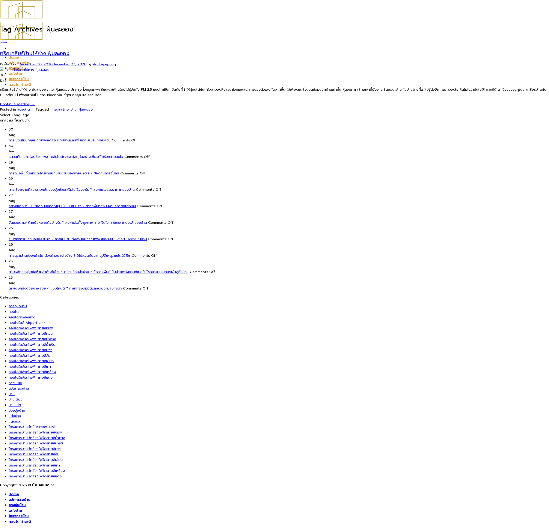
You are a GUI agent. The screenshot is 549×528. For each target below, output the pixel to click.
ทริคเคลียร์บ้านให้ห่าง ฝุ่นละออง (34, 53)
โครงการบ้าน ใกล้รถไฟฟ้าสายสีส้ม (34, 454)
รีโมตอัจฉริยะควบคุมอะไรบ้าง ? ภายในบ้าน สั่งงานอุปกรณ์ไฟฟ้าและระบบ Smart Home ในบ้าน (78, 239)
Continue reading (17, 104)
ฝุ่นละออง (86, 109)
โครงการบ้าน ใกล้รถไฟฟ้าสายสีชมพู (35, 432)
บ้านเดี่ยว (15, 399)
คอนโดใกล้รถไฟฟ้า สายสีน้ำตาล (32, 339)
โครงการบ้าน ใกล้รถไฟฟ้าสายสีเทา (34, 465)
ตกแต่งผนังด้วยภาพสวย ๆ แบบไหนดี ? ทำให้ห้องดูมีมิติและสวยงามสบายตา (65, 288)
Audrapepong (104, 64)
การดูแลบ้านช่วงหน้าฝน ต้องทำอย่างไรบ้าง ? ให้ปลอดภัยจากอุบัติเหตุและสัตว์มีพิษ (69, 255)
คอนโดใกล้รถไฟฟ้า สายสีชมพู (31, 328)
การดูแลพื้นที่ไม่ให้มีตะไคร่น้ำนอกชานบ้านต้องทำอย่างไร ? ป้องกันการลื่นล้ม (64, 173)
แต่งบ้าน (15, 73)
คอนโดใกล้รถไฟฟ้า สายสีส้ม (29, 355)
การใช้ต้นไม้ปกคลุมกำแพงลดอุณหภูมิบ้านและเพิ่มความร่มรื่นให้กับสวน (59, 140)
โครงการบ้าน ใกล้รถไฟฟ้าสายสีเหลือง (37, 470)
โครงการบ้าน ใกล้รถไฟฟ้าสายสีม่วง (35, 449)
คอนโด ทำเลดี (20, 84)
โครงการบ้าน (19, 79)
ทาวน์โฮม (15, 383)
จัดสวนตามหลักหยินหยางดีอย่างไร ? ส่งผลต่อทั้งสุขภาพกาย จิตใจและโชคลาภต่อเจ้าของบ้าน (78, 222)
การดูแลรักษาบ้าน (63, 109)
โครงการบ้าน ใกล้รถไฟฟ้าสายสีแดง (35, 476)
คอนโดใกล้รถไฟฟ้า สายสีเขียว (31, 361)
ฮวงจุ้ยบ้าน (17, 410)
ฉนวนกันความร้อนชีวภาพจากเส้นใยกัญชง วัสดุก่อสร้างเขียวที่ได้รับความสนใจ (66, 156)
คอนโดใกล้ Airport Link (27, 322)
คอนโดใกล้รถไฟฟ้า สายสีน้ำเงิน (32, 344)
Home (14, 494)
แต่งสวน (15, 421)
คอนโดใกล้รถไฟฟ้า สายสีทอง (31, 333)
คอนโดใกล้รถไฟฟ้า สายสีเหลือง (32, 372)
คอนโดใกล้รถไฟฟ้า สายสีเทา (30, 366)
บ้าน (12, 394)
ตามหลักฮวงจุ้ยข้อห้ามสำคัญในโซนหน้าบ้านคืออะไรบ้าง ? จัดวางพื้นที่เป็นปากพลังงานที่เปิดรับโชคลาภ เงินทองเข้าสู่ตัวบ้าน (99, 271)
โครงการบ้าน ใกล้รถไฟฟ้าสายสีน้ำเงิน (36, 443)
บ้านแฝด (15, 405)
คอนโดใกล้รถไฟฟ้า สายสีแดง (31, 377)
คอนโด (14, 311)
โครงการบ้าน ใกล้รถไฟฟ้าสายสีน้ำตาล (37, 438)
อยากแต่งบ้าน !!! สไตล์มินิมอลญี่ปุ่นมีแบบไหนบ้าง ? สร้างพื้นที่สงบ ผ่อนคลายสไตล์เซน (72, 206)
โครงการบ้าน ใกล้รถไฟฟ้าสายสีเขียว (36, 459)
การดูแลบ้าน (18, 306)
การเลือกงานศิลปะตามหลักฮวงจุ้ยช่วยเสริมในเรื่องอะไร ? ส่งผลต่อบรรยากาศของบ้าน (72, 189)
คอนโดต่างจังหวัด (22, 317)
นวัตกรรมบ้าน (19, 388)
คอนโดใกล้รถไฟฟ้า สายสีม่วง (30, 350)
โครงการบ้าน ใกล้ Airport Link (32, 426)
